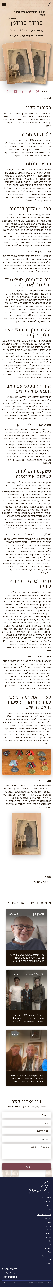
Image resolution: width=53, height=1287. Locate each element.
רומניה (48, 1263)
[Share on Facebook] (22, 91)
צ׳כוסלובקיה (46, 1255)
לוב (49, 1244)
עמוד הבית (47, 1201)
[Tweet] (30, 91)
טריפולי (48, 1237)
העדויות (48, 1205)
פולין (49, 1252)
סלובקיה (48, 1248)
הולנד (49, 1229)
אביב (3, 1282)
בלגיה (49, 1222)
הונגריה (48, 1233)
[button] (4, 4)
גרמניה (48, 1226)
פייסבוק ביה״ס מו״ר (10, 1277)
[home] (44, 4)
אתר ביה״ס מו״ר (11, 1273)
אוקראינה (47, 1218)
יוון (50, 1241)
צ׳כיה (49, 1259)
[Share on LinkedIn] (15, 91)
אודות (49, 1209)
